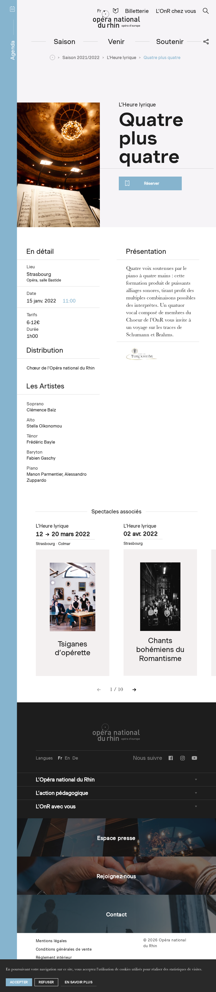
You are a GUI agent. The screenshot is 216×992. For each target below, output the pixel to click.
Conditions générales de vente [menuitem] (64, 949)
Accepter (19, 982)
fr (99, 10)
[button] (115, 11)
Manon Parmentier (44, 474)
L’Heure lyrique (121, 57)
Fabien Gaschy (41, 458)
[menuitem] (100, 10)
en (67, 758)
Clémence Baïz (41, 409)
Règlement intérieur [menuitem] (54, 957)
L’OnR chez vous (176, 11)
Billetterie (137, 11)
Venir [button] (116, 41)
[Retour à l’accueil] (116, 19)
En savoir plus (78, 982)
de (75, 758)
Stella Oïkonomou (44, 426)
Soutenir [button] (170, 41)
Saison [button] (64, 41)
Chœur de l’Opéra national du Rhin (61, 368)
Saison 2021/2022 (81, 57)
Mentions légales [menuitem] (51, 941)
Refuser (46, 982)
